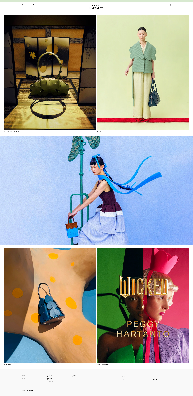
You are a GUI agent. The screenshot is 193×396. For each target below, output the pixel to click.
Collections (49, 375)
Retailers (49, 379)
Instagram (74, 374)
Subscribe (155, 379)
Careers (23, 379)
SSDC (27, 392)
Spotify (73, 376)
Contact (23, 378)
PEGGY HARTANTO (30, 390)
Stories (48, 376)
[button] (165, 5)
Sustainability (49, 378)
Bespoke (23, 375)
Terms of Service (25, 376)
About (48, 374)
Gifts (37, 5)
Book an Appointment (26, 374)
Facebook (74, 375)
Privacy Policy (50, 381)
